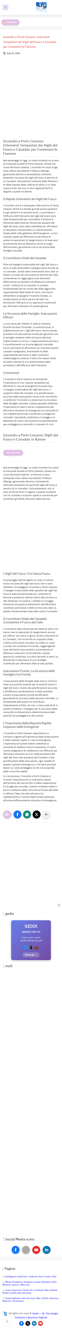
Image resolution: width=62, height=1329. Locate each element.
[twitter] (27, 1323)
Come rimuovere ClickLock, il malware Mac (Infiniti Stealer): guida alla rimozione (29, 1291)
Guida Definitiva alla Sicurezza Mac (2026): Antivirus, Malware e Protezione (30, 1299)
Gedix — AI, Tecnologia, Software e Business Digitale (37, 1315)
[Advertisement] (31, 97)
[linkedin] (47, 1250)
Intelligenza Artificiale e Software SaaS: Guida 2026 (30, 1276)
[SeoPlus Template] (5, 1313)
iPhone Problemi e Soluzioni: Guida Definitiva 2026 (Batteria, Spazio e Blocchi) (29, 1283)
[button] (17, 814)
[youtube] (36, 1250)
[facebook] (16, 1250)
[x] (26, 1250)
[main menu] (5, 7)
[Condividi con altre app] (46, 814)
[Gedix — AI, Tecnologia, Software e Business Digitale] (41, 7)
